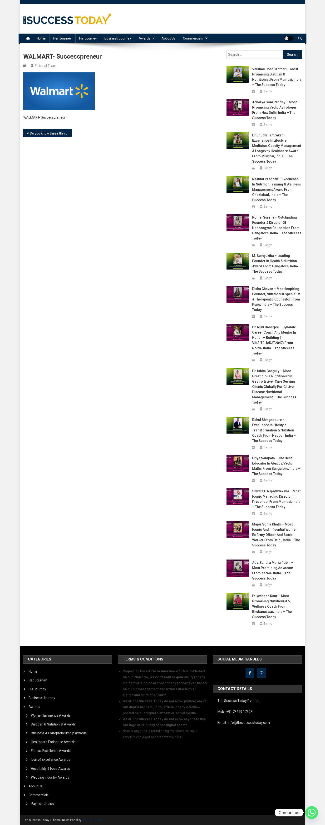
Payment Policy (42, 803)
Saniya (268, 91)
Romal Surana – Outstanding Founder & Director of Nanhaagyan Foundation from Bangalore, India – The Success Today (276, 227)
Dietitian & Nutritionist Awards (53, 724)
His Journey (88, 38)
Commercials (193, 38)
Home (41, 38)
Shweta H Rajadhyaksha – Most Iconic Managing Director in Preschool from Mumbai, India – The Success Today (276, 499)
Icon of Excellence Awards (50, 759)
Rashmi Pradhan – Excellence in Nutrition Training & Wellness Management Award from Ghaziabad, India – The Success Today (276, 189)
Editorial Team (45, 66)
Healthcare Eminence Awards (53, 742)
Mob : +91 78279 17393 (234, 712)
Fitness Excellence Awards (51, 751)
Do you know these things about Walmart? (51, 133)
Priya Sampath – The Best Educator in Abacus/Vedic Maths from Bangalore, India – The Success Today (276, 466)
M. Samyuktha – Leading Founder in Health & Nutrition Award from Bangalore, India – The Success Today (276, 263)
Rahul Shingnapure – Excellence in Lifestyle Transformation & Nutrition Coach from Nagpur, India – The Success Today (274, 430)
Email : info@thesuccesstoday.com (243, 723)
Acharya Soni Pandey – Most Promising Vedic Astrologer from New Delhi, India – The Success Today (274, 110)
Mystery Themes (93, 820)
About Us (168, 38)
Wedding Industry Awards (50, 777)
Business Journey (117, 38)
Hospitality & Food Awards (50, 768)
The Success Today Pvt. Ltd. (238, 701)
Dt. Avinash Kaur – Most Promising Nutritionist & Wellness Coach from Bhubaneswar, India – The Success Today (272, 606)
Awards (144, 38)
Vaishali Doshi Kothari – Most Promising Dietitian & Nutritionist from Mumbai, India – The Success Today (276, 77)
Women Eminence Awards (51, 715)
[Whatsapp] (311, 812)
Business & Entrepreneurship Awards (59, 733)
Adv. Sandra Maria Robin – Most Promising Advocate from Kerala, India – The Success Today (272, 570)
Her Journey (62, 38)
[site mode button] (289, 38)
